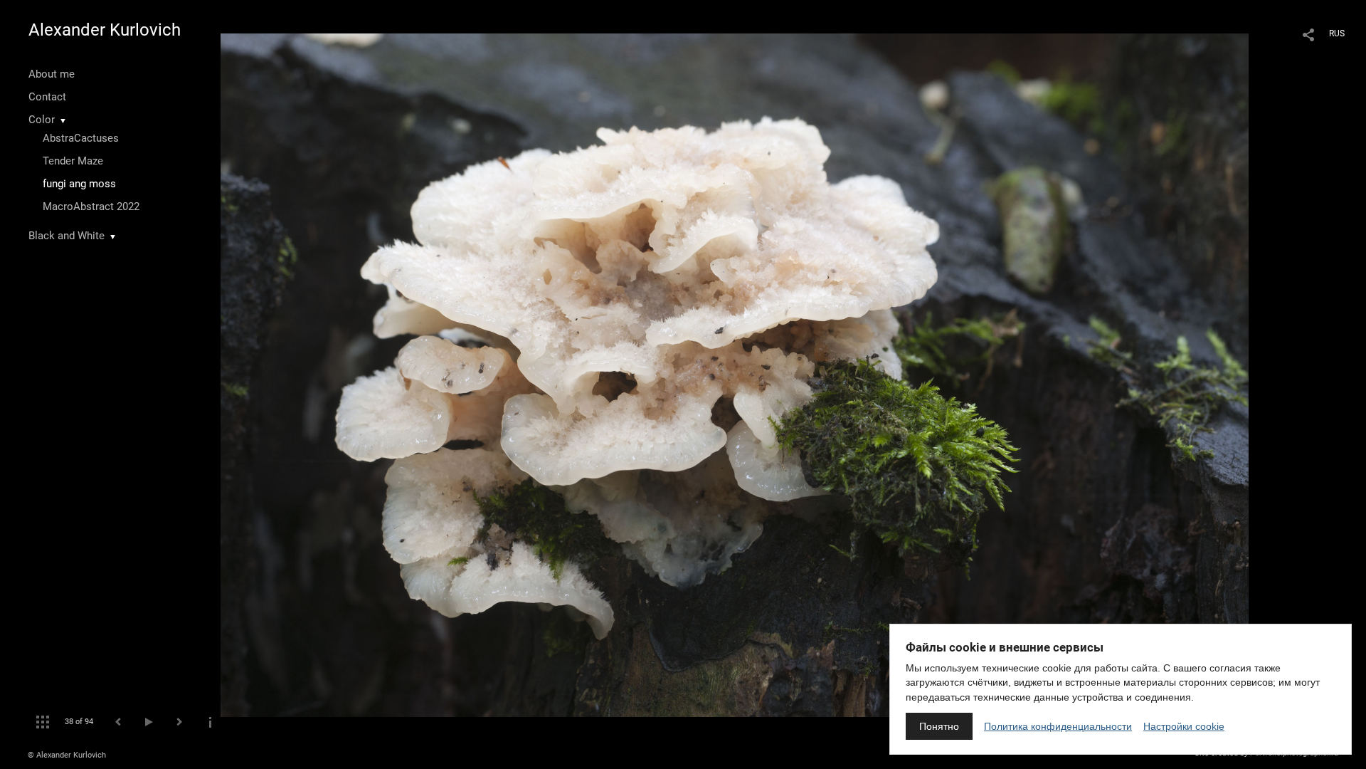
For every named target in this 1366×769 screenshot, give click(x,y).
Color (41, 119)
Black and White (66, 235)
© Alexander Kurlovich (67, 755)
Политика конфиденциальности (1058, 726)
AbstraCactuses (81, 138)
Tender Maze (73, 161)
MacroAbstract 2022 (91, 206)
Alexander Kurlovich (104, 30)
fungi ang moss (79, 183)
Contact (47, 96)
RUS (1337, 33)
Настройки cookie (1183, 726)
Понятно (939, 726)
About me (51, 74)
